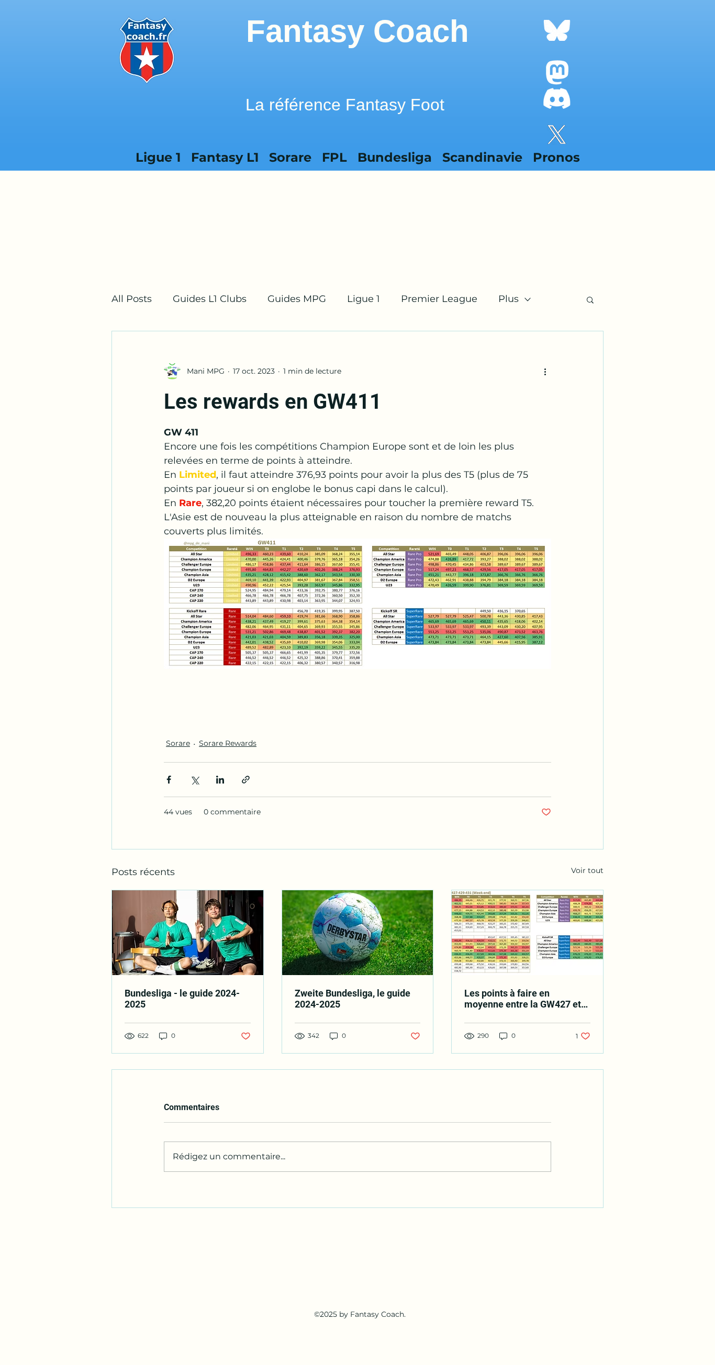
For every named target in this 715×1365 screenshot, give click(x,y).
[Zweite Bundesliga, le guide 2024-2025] (357, 932)
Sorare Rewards (227, 743)
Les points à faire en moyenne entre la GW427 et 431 (522, 999)
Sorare (178, 743)
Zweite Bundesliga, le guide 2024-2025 (352, 999)
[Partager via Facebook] (169, 780)
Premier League (439, 299)
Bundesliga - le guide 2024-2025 (182, 999)
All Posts (131, 299)
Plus (508, 299)
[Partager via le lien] (246, 780)
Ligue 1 (363, 299)
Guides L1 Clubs (210, 299)
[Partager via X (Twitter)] (194, 780)
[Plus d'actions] (545, 371)
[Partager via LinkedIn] (220, 780)
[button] (482, 154)
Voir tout (587, 870)
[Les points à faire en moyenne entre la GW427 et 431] (527, 932)
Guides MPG (296, 299)
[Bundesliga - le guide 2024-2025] (187, 932)
